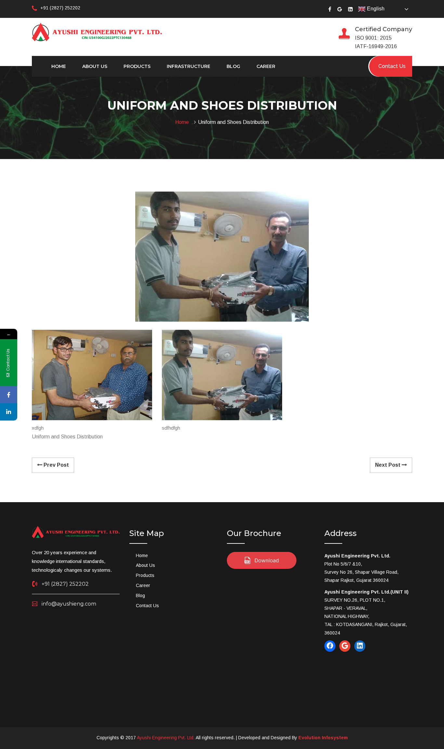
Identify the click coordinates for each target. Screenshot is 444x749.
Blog (233, 66)
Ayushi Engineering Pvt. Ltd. (166, 737)
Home (58, 66)
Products (137, 66)
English (375, 8)
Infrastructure (188, 66)
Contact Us (147, 605)
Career (265, 66)
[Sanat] (97, 31)
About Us (94, 66)
